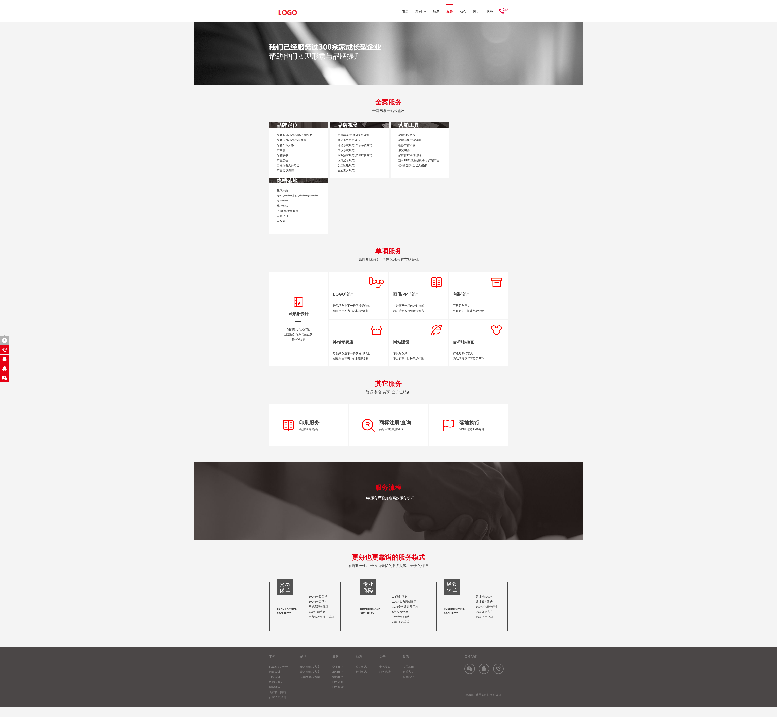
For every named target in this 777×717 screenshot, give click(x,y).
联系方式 (408, 671)
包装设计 (274, 677)
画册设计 (274, 671)
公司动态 (361, 666)
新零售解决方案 (310, 677)
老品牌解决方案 (310, 671)
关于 (476, 11)
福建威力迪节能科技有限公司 (482, 694)
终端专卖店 (276, 682)
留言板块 (408, 677)
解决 (436, 11)
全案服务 (338, 666)
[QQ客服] (4, 359)
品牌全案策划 (277, 697)
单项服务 (338, 671)
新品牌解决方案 (310, 666)
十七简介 (385, 666)
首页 (405, 11)
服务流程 (338, 682)
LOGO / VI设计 (278, 666)
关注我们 (470, 656)
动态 (463, 11)
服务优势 (385, 671)
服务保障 (338, 687)
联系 (489, 11)
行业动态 (361, 671)
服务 (449, 11)
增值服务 (338, 677)
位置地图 (408, 666)
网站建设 (274, 687)
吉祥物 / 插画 (277, 692)
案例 (418, 11)
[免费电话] (4, 349)
